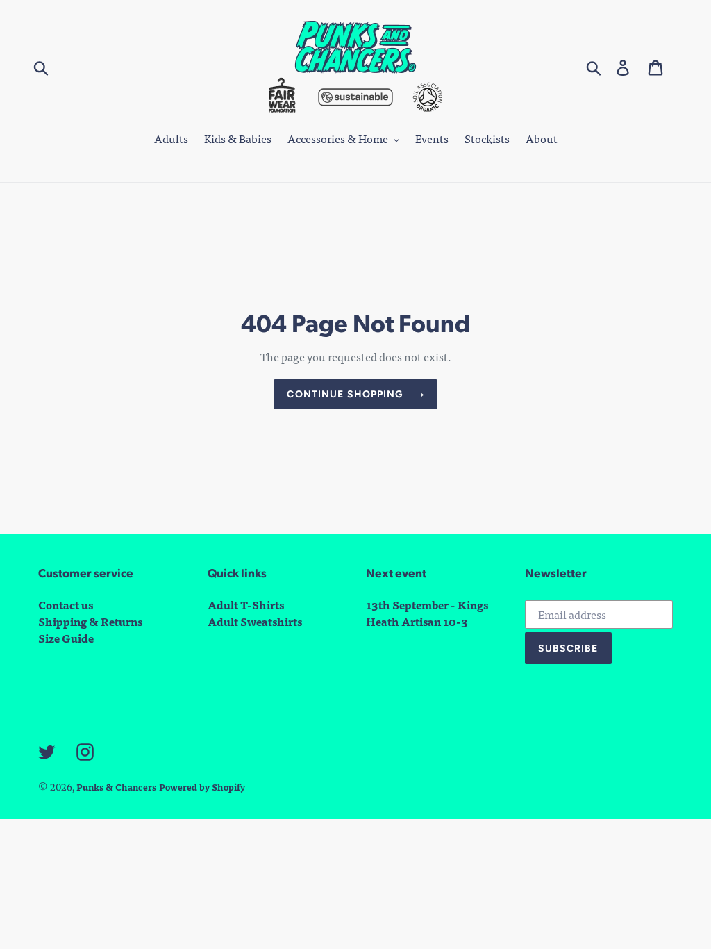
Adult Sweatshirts (255, 621)
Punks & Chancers (116, 786)
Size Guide (66, 638)
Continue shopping (345, 394)
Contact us (65, 604)
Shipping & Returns (90, 621)
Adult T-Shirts (246, 604)
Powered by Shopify (202, 786)
